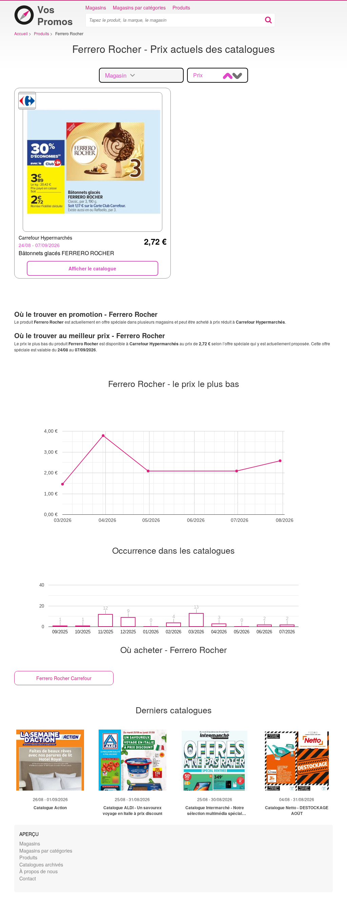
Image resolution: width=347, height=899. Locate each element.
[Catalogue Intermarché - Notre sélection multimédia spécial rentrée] (214, 760)
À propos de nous (38, 871)
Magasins (95, 7)
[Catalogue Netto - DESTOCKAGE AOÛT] (297, 760)
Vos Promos (55, 15)
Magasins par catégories (139, 7)
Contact (27, 878)
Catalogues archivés (41, 864)
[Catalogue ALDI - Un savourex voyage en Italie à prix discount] (132, 760)
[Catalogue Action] (50, 760)
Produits (181, 7)
